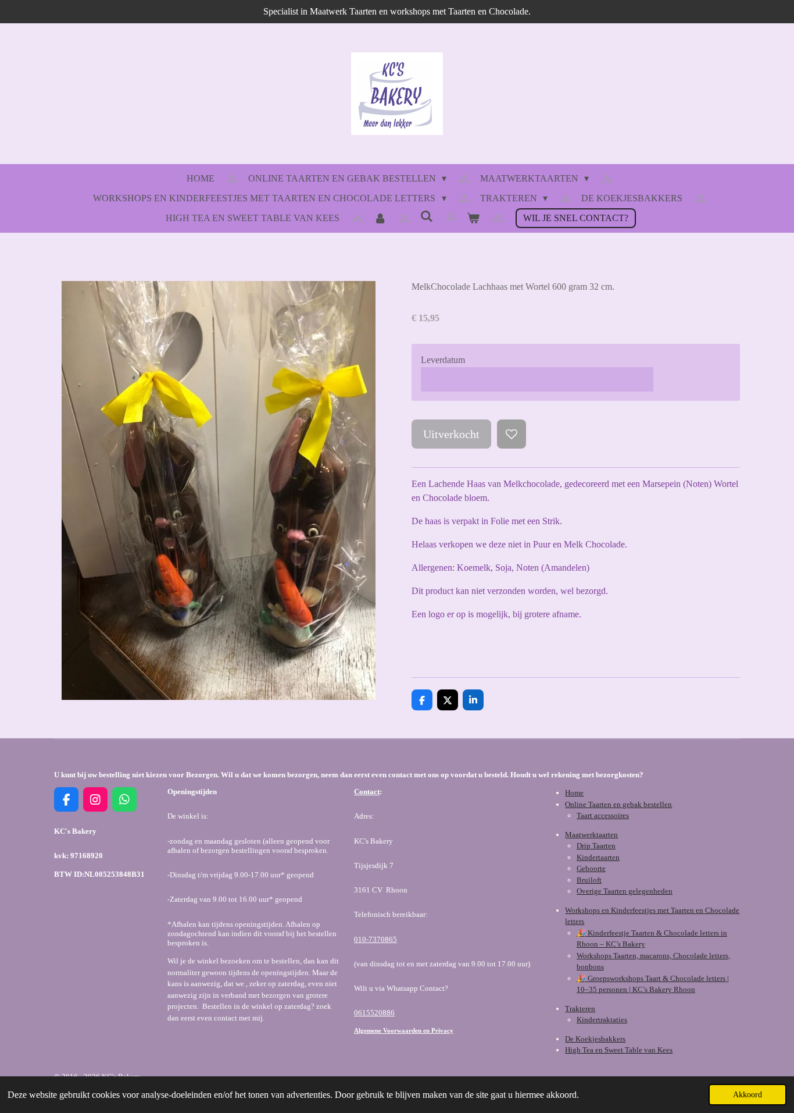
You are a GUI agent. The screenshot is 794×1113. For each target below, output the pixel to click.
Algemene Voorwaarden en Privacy (403, 1030)
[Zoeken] (427, 216)
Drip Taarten (596, 845)
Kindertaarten (598, 857)
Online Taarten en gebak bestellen (618, 804)
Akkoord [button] (747, 1094)
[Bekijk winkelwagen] (473, 218)
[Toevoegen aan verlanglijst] (511, 434)
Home (574, 792)
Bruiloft (589, 880)
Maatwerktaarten (591, 834)
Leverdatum (443, 360)
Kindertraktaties (602, 1019)
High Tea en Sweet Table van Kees (619, 1050)
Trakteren (580, 1008)
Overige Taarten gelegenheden (625, 891)
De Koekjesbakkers (595, 1038)
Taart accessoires (603, 815)
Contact (367, 791)
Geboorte (591, 868)
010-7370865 (375, 939)
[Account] (380, 218)
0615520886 (374, 1012)
